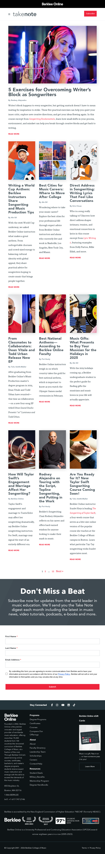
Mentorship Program (39, 780)
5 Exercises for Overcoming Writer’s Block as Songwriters (49, 92)
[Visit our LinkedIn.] (68, 705)
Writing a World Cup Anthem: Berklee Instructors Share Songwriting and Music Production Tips (21, 199)
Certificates (35, 723)
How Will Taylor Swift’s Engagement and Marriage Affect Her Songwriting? (21, 484)
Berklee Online (17, 499)
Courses (33, 727)
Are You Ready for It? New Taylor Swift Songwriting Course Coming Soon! (82, 484)
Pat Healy (46, 359)
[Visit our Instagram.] (57, 705)
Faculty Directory (37, 747)
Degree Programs (38, 719)
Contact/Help (36, 763)
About (32, 743)
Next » (59, 571)
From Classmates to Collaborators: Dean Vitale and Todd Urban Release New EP (21, 350)
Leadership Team (38, 751)
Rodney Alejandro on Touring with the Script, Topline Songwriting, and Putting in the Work (50, 488)
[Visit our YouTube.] (62, 705)
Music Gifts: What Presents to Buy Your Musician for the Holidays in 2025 (83, 348)
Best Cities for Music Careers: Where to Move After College (52, 191)
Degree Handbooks (39, 784)
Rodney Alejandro (19, 100)
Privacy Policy (95, 848)
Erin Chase (77, 206)
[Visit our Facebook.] (52, 705)
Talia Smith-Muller (18, 367)
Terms (84, 848)
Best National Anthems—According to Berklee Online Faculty (51, 346)
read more (13, 134)
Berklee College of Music (35, 848)
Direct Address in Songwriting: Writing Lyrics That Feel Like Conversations (82, 193)
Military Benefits (37, 777)
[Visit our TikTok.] (74, 705)
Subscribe (90, 13)
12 (53, 571)
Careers (33, 759)
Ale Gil (14, 217)
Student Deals (36, 773)
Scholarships (35, 755)
